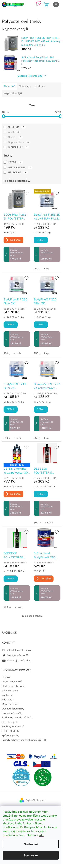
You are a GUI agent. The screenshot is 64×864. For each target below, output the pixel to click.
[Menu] (56, 4)
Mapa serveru (9, 704)
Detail (41, 240)
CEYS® (14, 162)
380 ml (49, 522)
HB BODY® (17, 172)
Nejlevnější (25, 86)
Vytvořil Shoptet (35, 800)
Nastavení (31, 844)
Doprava (6, 677)
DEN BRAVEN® (19, 167)
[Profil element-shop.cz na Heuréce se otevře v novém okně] (21, 777)
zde (41, 835)
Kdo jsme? (7, 699)
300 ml (37, 522)
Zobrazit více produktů (30, 76)
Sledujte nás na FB (18, 655)
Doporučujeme (18, 142)
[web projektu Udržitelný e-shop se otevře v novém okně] (43, 777)
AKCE (13, 132)
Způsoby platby (10, 735)
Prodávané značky (12, 713)
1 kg (46, 268)
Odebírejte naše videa (19, 660)
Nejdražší (40, 86)
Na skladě (16, 127)
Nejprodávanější (13, 93)
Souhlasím (31, 855)
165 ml (7, 607)
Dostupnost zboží (12, 681)
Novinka (14, 137)
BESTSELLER (18, 147)
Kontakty (7, 695)
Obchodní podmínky (13, 708)
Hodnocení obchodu (13, 686)
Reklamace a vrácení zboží (17, 717)
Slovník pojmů (9, 722)
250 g (37, 268)
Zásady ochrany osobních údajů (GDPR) (24, 740)
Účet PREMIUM (10, 731)
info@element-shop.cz (20, 650)
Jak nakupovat (10, 690)
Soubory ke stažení (12, 726)
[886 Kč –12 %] (17, 453)
